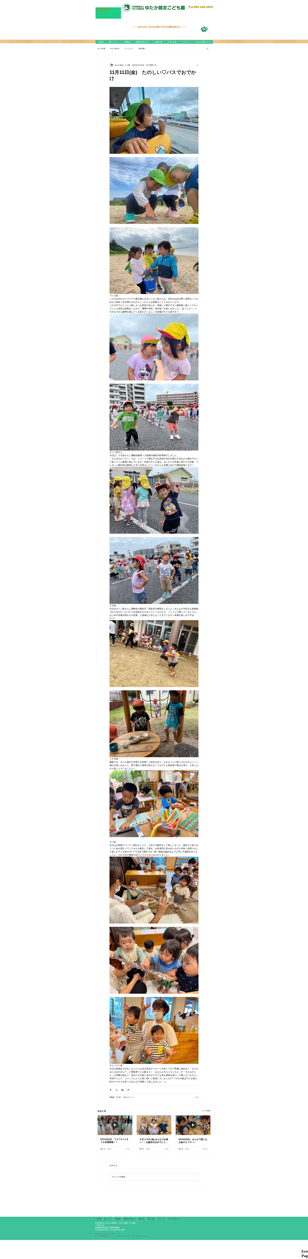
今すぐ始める (114, 48)
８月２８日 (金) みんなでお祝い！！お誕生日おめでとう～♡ (154, 1141)
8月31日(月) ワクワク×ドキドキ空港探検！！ (114, 1140)
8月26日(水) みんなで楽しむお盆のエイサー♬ (193, 1140)
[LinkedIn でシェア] (122, 1090)
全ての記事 (101, 48)
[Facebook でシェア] (110, 1090)
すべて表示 (206, 1111)
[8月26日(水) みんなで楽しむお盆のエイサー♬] (193, 1125)
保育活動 (141, 48)
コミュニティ (129, 48)
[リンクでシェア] (128, 1090)
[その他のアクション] (197, 65)
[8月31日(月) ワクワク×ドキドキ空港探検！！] (115, 1125)
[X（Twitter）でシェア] (116, 1090)
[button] (113, 42)
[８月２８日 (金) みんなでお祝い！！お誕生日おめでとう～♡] (154, 1125)
